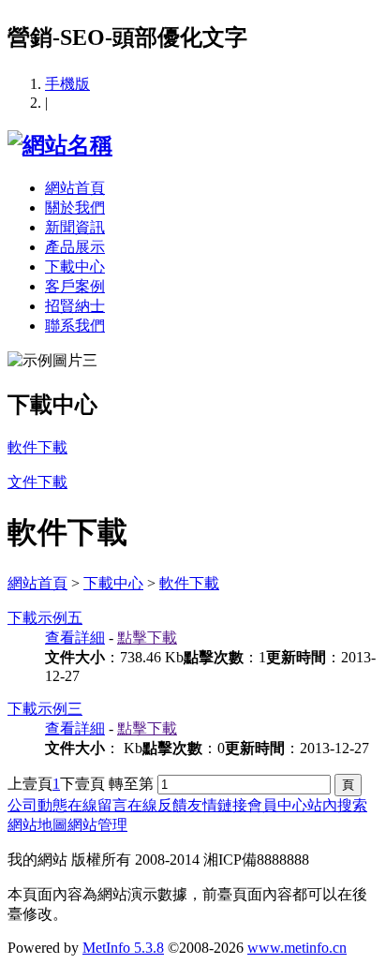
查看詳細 (75, 637)
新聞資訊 (75, 227)
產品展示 (75, 247)
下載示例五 (44, 618)
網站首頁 (75, 188)
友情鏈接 (217, 805)
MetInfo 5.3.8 (123, 948)
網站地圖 (37, 825)
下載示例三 (44, 709)
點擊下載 (147, 637)
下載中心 (75, 266)
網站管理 (97, 825)
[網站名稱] (59, 145)
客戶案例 (75, 286)
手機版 (67, 84)
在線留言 (97, 805)
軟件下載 (189, 583)
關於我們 (75, 207)
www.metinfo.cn (297, 948)
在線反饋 (157, 805)
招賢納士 (75, 306)
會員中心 (277, 805)
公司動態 (37, 805)
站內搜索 (337, 805)
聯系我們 (75, 326)
